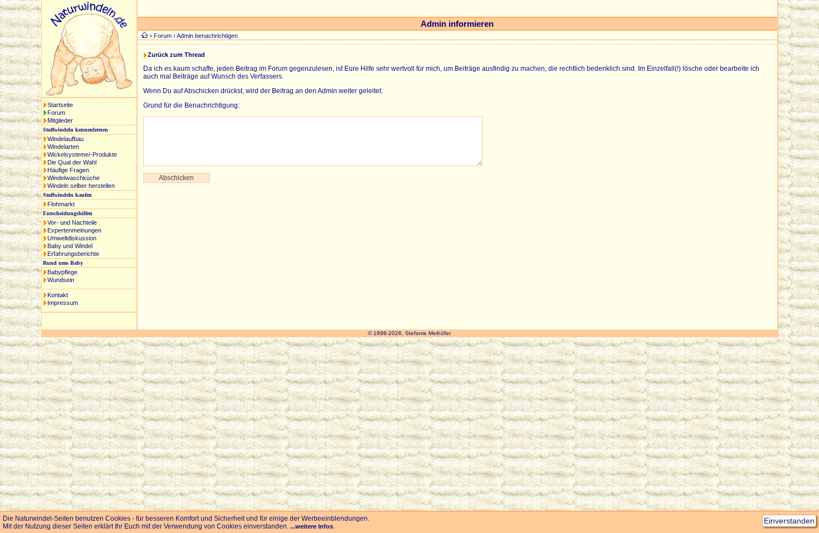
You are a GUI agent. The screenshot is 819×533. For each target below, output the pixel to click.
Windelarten (63, 146)
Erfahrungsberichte (73, 253)
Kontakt (57, 295)
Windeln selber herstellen (81, 185)
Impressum (62, 302)
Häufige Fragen (68, 170)
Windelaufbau (65, 138)
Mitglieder (60, 120)
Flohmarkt (61, 204)
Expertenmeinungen (74, 230)
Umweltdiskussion (71, 238)
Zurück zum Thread (176, 54)
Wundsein (60, 280)
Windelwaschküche (73, 178)
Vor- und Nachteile (72, 222)
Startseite (60, 104)
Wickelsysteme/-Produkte (82, 154)
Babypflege (62, 272)
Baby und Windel (69, 246)
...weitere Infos (311, 526)
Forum (56, 112)
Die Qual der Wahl (71, 162)
